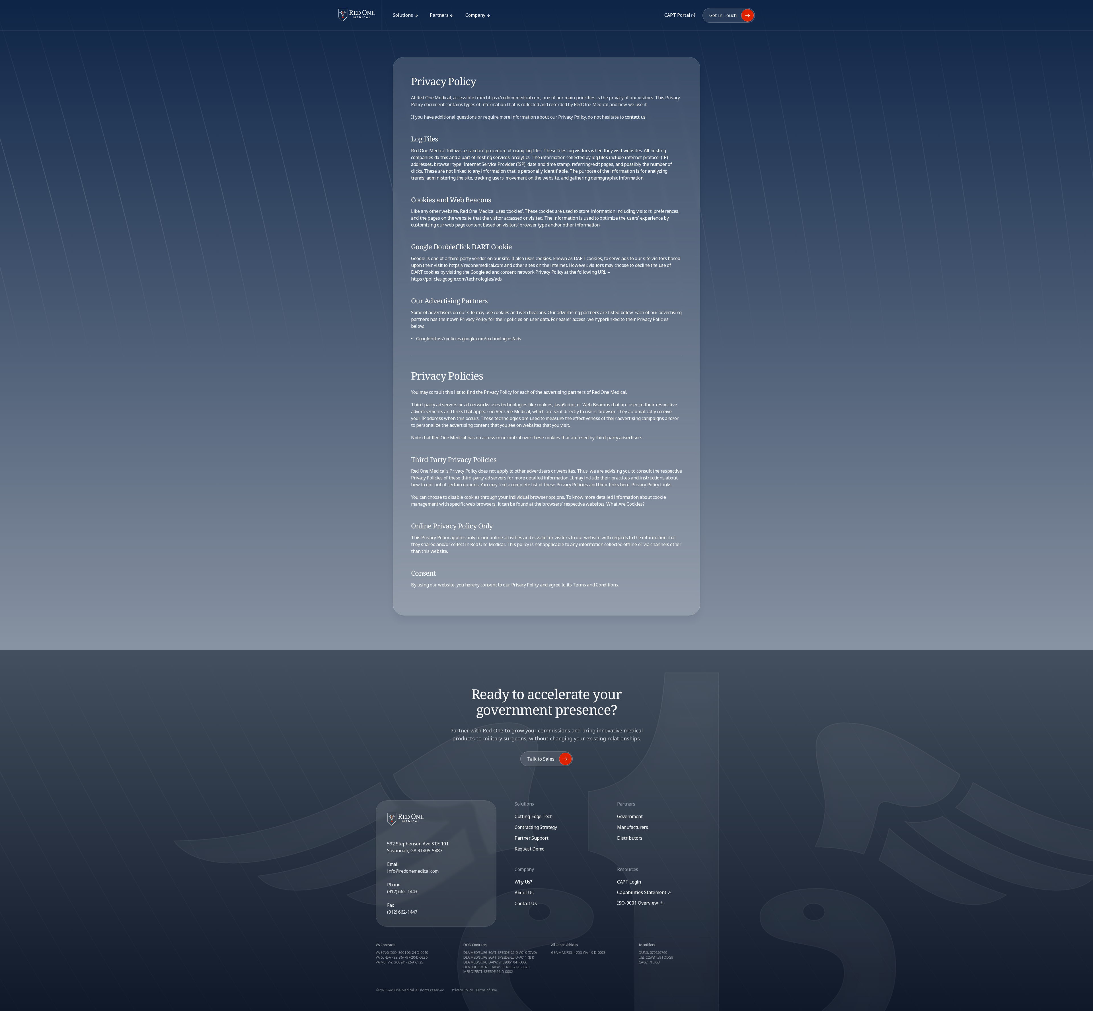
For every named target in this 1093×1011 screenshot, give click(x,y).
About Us (524, 892)
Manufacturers (632, 827)
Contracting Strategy (536, 827)
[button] (644, 892)
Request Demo (530, 849)
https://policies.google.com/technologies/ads (456, 279)
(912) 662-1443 (402, 891)
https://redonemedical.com (476, 265)
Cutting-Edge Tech (533, 816)
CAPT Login (629, 882)
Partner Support (531, 838)
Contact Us (526, 903)
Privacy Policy (462, 990)
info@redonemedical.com (413, 871)
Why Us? (523, 882)
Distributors (629, 838)
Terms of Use (486, 990)
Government (630, 816)
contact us (635, 117)
